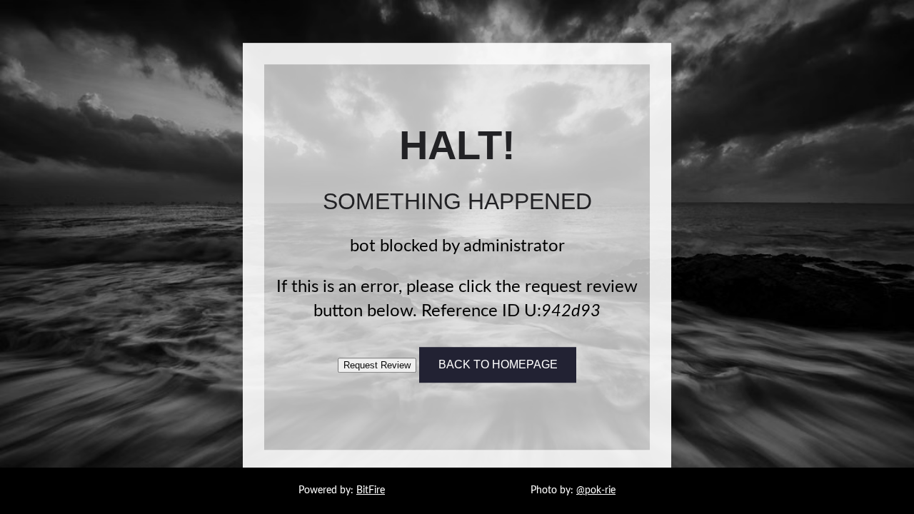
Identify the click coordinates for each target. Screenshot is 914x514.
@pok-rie (596, 490)
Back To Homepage (498, 364)
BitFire (370, 490)
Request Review (377, 365)
